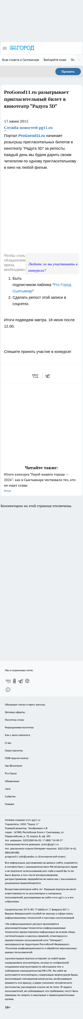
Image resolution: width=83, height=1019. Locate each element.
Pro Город (11, 773)
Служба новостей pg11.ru (28, 127)
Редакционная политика (19, 727)
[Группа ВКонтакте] (8, 681)
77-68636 (39, 909)
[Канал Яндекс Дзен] (27, 681)
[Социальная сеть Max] (8, 689)
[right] (78, 60)
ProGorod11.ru (31, 136)
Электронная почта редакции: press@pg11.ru (32, 844)
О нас (8, 742)
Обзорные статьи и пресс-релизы (25, 704)
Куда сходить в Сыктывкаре (20, 60)
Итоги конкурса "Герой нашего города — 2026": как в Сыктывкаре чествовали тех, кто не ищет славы (40, 482)
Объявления (12, 781)
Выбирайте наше (55, 60)
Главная (9, 804)
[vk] (35, 376)
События (10, 796)
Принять (68, 71)
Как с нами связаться (17, 735)
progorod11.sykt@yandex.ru (21, 856)
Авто (8, 788)
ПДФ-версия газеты (16, 758)
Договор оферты (15, 712)
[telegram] (49, 376)
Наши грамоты (14, 750)
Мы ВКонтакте (13, 765)
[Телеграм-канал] (21, 681)
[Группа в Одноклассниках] (14, 681)
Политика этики (14, 719)
